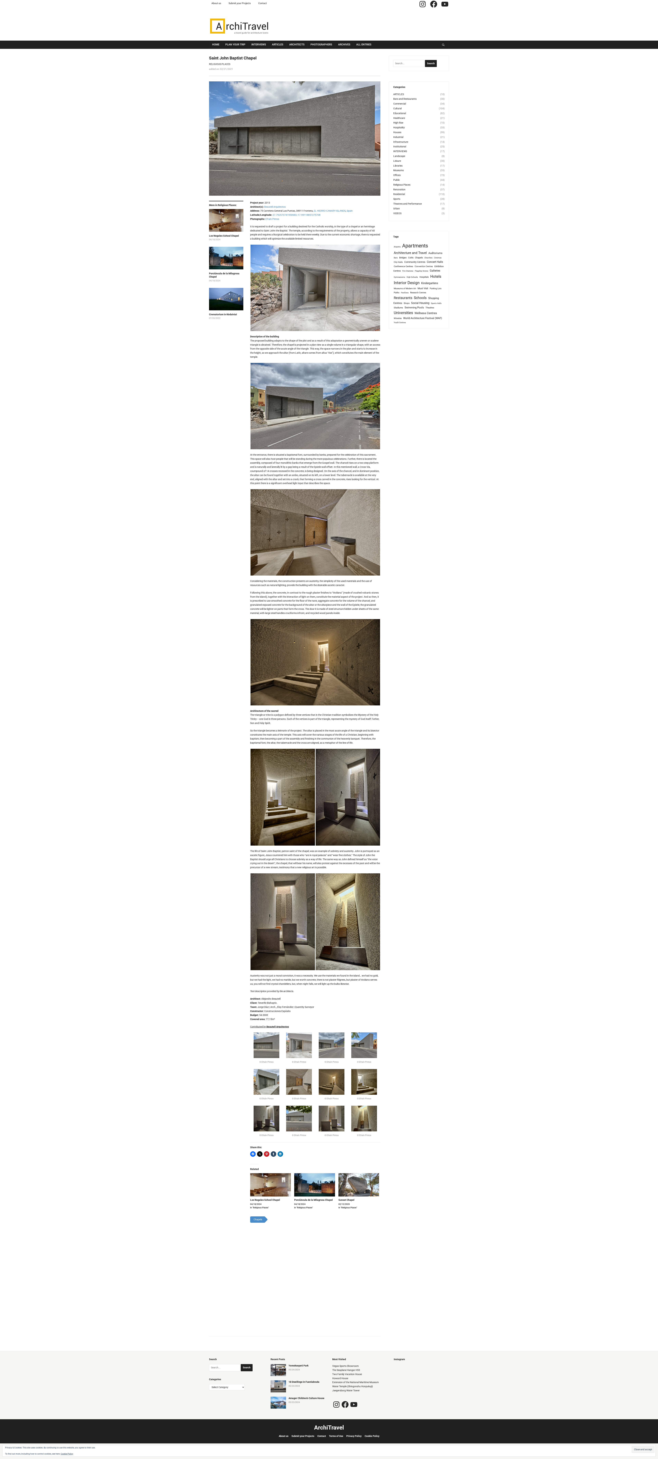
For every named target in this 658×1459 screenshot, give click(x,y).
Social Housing (420, 303)
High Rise (398, 122)
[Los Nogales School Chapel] (270, 1184)
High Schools (412, 277)
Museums (398, 170)
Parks (396, 292)
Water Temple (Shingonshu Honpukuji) (352, 1386)
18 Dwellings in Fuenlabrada (304, 1382)
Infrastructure (400, 142)
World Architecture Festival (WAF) (422, 318)
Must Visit (423, 288)
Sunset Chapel (346, 1200)
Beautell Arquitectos (275, 206)
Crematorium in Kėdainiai (223, 314)
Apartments (415, 246)
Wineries (398, 318)
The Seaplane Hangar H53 (346, 1370)
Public (396, 180)
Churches (428, 258)
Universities (403, 313)
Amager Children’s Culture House (306, 1398)
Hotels (435, 276)
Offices (397, 175)
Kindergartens (429, 283)
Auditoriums (435, 253)
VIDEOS (397, 213)
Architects (296, 44)
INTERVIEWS (400, 151)
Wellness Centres (426, 313)
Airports (397, 247)
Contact (262, 3)
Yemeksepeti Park (298, 1365)
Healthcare (399, 118)
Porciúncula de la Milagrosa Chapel (224, 275)
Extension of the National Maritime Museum (355, 1382)
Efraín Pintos (272, 219)
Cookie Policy (372, 1436)
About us (216, 3)
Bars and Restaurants (405, 98)
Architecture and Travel (410, 253)
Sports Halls (436, 303)
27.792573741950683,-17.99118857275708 (296, 214)
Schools (420, 298)
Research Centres (418, 292)
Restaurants (403, 298)
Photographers (321, 44)
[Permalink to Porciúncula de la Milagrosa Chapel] (226, 259)
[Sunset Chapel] (358, 1184)
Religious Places (219, 64)
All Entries (363, 44)
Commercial (399, 103)
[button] (315, 287)
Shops (407, 303)
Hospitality (399, 127)
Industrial (398, 137)
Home (215, 44)
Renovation (399, 189)
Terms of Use (336, 1436)
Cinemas (438, 258)
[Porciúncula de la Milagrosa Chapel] (314, 1184)
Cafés (410, 258)
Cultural (397, 108)
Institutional (399, 146)
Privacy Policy (354, 1436)
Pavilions (405, 293)
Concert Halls (435, 262)
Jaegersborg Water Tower (346, 1390)
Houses (397, 132)
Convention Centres (424, 266)
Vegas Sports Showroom (345, 1366)
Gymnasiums (399, 277)
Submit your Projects (240, 3)
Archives (344, 44)
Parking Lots (435, 288)
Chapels (419, 257)
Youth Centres (400, 322)
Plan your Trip (235, 44)
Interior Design (407, 282)
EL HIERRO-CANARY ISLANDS (330, 210)
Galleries (435, 270)
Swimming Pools (414, 307)
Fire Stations (407, 271)
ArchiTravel (329, 1427)
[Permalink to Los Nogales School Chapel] (226, 221)
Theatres (429, 307)
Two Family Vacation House (347, 1374)
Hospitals (424, 277)
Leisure (397, 161)
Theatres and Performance (407, 203)
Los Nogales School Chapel (224, 235)
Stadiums (398, 307)
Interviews (258, 44)
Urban (396, 208)
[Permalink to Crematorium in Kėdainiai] (226, 300)
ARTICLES (398, 94)
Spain (350, 210)
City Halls (398, 262)
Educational (399, 113)
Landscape (399, 156)
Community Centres (414, 262)
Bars (396, 258)
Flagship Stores (421, 271)
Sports (396, 199)
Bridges (403, 257)
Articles (277, 44)
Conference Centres (403, 266)
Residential (399, 194)
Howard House (340, 1378)
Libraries (398, 165)
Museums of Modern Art (405, 288)
